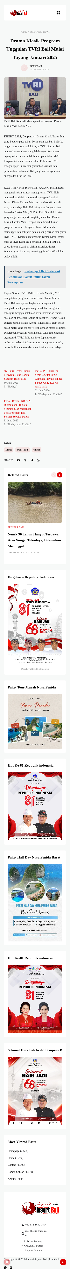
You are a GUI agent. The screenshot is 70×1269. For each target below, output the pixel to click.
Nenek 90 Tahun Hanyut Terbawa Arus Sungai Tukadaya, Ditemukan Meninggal (34, 540)
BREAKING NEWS (40, 31)
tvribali (36, 449)
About (11, 1178)
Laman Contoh (16, 1171)
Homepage (13, 1151)
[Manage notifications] (7, 1262)
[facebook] (5, 1267)
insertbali (36, 66)
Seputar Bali (16, 527)
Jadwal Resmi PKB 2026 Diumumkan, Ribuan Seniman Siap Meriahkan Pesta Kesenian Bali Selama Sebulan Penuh (18, 409)
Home (23, 31)
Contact (12, 1164)
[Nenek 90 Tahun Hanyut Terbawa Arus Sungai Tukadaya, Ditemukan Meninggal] (35, 502)
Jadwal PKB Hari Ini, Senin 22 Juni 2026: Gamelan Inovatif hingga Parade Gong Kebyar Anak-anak (48, 379)
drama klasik (22, 449)
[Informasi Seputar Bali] (19, 13)
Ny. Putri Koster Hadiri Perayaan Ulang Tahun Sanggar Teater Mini (17, 375)
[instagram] (11, 1267)
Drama (8, 449)
